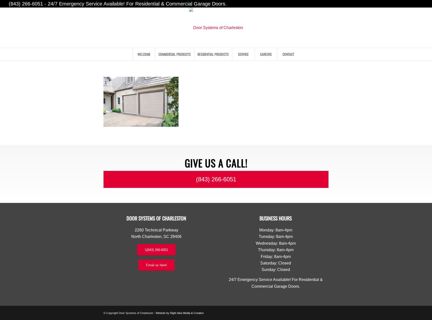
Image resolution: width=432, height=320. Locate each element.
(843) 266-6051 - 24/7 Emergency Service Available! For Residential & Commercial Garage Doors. (118, 4)
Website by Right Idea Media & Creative (180, 312)
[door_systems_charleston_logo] (216, 28)
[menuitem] (143, 54)
